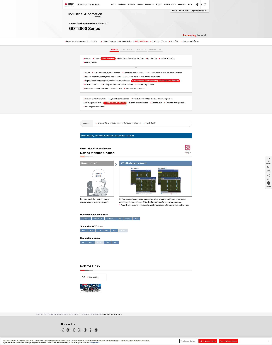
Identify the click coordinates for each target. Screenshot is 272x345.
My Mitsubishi (183, 11)
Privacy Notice (94, 343)
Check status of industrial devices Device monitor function (119, 123)
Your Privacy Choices (188, 341)
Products (131, 4)
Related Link (150, 123)
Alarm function (157, 103)
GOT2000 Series (141, 41)
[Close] (268, 341)
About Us (182, 4)
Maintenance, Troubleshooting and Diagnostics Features (156, 81)
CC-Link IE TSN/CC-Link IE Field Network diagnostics (152, 99)
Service (140, 4)
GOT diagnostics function (94, 107)
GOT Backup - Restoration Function (92, 314)
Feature (114, 49)
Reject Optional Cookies (208, 341)
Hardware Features (92, 85)
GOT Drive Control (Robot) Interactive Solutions (142, 77)
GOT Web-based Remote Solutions (107, 73)
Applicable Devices (167, 59)
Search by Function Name (135, 89)
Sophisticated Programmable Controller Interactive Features (107, 81)
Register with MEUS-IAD (199, 11)
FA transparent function (93, 103)
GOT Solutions (109, 59)
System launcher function (119, 99)
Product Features (109, 41)
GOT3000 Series (125, 41)
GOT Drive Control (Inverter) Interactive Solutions (103, 77)
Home (113, 4)
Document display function (176, 103)
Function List (152, 59)
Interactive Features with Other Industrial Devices (103, 89)
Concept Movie (91, 62)
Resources (149, 4)
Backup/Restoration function (95, 99)
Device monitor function (116, 103)
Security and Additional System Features (118, 85)
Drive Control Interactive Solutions (131, 59)
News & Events (170, 4)
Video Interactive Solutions (133, 73)
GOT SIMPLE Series (159, 41)
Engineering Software (191, 41)
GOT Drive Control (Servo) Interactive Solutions (164, 73)
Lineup (97, 59)
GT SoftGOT (175, 41)
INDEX (87, 73)
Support (159, 4)
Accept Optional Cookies (228, 341)
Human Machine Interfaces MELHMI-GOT (81, 41)
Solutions (122, 4)
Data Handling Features (145, 85)
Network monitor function (138, 103)
